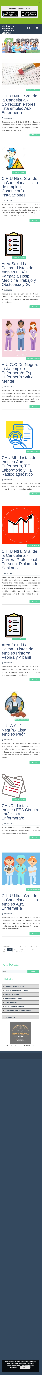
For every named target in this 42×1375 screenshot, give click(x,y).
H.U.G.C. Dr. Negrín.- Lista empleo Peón (14, 730)
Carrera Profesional (33, 545)
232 (37, 947)
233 (4, 949)
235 (15, 949)
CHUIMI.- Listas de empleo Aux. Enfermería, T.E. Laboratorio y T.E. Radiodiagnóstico (19, 466)
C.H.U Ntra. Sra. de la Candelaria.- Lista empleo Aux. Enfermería (20, 901)
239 (4, 952)
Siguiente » (20, 952)
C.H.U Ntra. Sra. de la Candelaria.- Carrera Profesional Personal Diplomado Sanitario (20, 559)
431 (12, 952)
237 (27, 949)
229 (20, 947)
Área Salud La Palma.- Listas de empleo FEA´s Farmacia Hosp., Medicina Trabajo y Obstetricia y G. (19, 274)
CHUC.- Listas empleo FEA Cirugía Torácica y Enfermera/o (20, 811)
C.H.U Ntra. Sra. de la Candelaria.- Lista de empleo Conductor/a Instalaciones (20, 186)
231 (31, 947)
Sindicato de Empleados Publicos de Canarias (8, 29)
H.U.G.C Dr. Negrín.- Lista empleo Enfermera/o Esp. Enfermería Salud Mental (21, 372)
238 (32, 949)
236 (21, 949)
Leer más (34, 135)
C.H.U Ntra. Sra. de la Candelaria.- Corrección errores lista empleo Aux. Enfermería (19, 104)
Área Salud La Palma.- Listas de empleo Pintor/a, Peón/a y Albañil (17, 651)
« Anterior (6, 947)
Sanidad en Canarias (33, 90)
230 (25, 947)
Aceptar (25, 1367)
